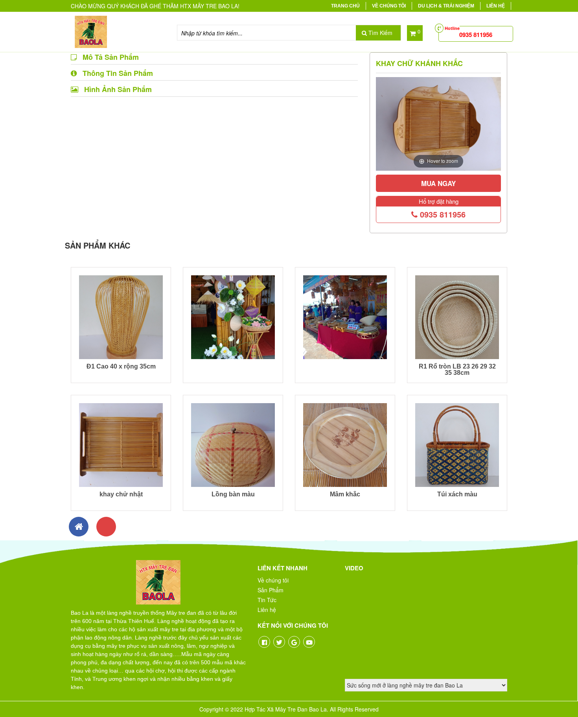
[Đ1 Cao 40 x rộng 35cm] (121, 316)
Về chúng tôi (389, 6)
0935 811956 (442, 214)
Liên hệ (495, 6)
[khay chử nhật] (121, 444)
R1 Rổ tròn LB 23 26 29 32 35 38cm (457, 369)
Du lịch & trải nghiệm (446, 6)
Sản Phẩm (270, 590)
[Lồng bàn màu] (233, 444)
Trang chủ (345, 6)
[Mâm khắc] (345, 444)
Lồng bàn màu (233, 494)
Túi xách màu (457, 494)
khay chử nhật (121, 494)
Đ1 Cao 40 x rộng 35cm (121, 366)
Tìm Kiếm (379, 33)
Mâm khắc (345, 494)
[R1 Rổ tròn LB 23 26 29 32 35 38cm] (457, 316)
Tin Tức (267, 600)
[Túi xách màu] (457, 444)
